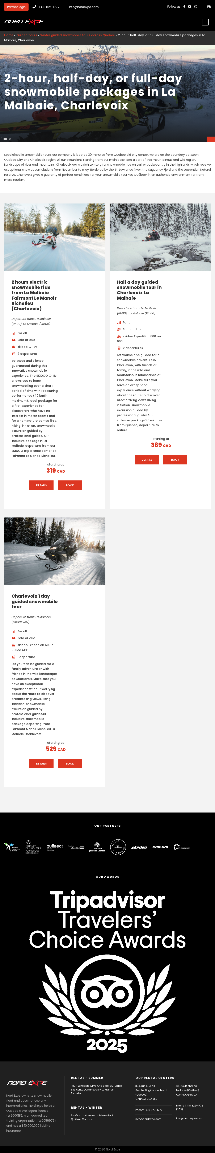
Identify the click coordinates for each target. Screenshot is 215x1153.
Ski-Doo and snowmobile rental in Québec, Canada (92, 1117)
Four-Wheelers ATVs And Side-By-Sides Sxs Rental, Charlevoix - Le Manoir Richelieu (96, 1089)
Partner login (16, 7)
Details (42, 486)
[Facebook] (184, 6)
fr (209, 6)
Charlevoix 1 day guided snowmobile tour (35, 601)
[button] (211, 139)
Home (8, 35)
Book (71, 486)
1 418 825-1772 (49, 7)
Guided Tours (26, 35)
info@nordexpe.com (84, 7)
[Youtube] (190, 6)
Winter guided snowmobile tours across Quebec (77, 35)
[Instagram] (196, 6)
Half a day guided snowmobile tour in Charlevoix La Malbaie (139, 290)
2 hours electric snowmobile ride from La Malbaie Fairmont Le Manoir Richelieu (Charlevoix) (34, 295)
